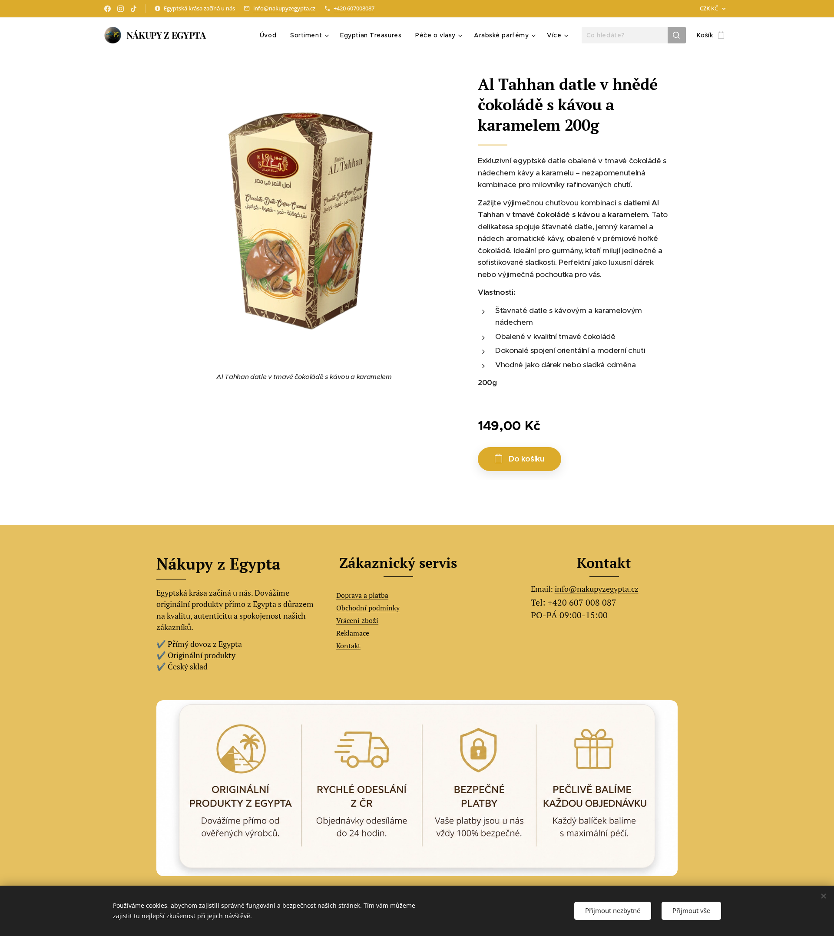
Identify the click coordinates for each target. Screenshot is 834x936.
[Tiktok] (133, 8)
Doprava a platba (362, 595)
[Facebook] (107, 8)
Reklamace (352, 633)
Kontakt (348, 645)
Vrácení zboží (357, 620)
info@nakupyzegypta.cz (284, 8)
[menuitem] (270, 35)
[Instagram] (120, 8)
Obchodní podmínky (368, 608)
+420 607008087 (354, 8)
